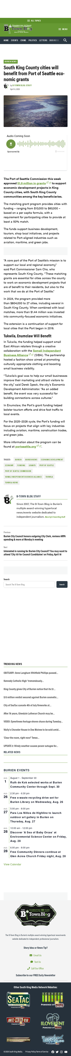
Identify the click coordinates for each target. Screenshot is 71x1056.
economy (9, 465)
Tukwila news (11, 482)
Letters (43, 40)
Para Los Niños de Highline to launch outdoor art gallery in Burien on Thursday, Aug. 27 (36, 817)
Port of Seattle (46, 465)
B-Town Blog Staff (22, 85)
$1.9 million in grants (31, 183)
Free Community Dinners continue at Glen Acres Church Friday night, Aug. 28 (38, 854)
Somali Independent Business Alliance (23, 476)
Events (14, 40)
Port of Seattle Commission (18, 471)
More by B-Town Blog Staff (55, 516)
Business (54, 40)
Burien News (11, 61)
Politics (33, 40)
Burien (18, 459)
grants (32, 465)
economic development (52, 459)
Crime (23, 40)
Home (6, 40)
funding (21, 465)
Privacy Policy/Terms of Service (36, 1051)
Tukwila (49, 476)
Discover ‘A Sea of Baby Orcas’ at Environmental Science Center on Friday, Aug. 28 (38, 836)
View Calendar (12, 864)
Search (7, 579)
